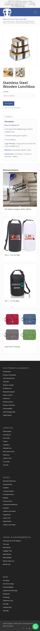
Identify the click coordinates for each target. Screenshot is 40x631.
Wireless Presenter (9, 405)
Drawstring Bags (8, 587)
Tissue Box (6, 462)
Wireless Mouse (8, 402)
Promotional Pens (8, 494)
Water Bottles (7, 431)
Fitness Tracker (7, 395)
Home (11, 107)
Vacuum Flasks (7, 484)
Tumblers (6, 488)
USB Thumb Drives (8, 378)
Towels (5, 441)
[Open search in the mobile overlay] (28, 12)
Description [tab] (8, 117)
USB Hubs (6, 382)
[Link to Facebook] (23, 628)
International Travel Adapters (12, 541)
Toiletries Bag (7, 607)
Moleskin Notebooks (9, 481)
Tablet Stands (7, 415)
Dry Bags (6, 604)
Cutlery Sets (6, 518)
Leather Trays (7, 458)
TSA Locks (6, 544)
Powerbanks (7, 371)
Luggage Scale (7, 551)
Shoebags (6, 597)
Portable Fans (7, 388)
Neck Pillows (7, 547)
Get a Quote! (8, 103)
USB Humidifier (7, 408)
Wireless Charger (8, 385)
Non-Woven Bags (8, 584)
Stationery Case (8, 600)
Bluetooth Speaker (9, 392)
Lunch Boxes (16, 107)
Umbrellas (6, 445)
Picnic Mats (6, 438)
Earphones (6, 398)
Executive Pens (7, 501)
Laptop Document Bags (10, 590)
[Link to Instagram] (26, 628)
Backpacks (6, 594)
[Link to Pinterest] (32, 628)
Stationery (6, 455)
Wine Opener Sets (8, 451)
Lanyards (6, 508)
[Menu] (34, 12)
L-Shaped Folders (8, 491)
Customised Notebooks (10, 504)
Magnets (5, 498)
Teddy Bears (7, 515)
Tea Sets (5, 465)
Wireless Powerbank (9, 375)
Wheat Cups (7, 564)
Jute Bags (6, 611)
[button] (35, 626)
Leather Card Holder (9, 511)
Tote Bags (6, 580)
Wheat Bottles (7, 557)
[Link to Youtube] (29, 628)
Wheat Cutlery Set (8, 561)
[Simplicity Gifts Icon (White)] (16, 12)
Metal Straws (7, 554)
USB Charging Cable (9, 412)
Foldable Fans (7, 448)
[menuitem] (34, 12)
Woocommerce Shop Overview (14, 19)
